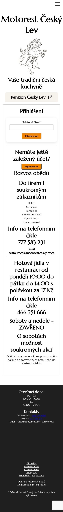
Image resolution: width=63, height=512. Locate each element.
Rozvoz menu (31, 469)
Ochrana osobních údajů (31, 481)
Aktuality (32, 463)
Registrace (38, 475)
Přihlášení (24, 475)
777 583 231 (36, 418)
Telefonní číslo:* (32, 122)
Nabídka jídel (31, 466)
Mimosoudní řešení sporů (31, 484)
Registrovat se (31, 166)
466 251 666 (39, 415)
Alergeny (31, 472)
